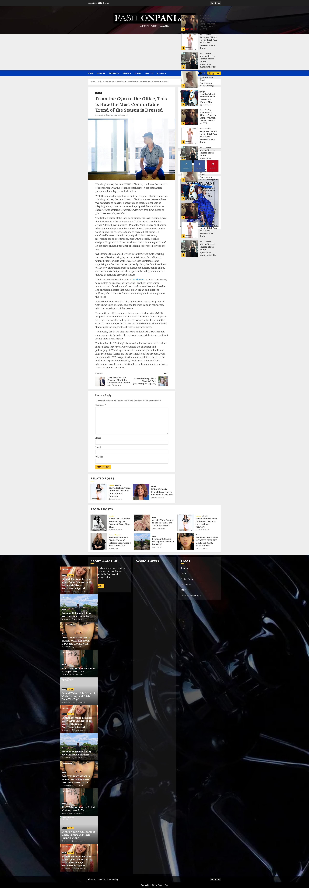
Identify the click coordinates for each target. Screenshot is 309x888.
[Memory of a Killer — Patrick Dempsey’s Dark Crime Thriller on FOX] (189, 84)
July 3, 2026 (157, 547)
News (159, 73)
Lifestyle (149, 73)
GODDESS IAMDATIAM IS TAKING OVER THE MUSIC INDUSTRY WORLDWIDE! (207, 541)
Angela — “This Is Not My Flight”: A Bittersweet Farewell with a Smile (208, 10)
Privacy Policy (112, 879)
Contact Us (101, 879)
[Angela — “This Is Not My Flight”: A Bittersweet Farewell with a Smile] (189, 9)
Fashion (127, 73)
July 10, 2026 (114, 549)
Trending (208, 2)
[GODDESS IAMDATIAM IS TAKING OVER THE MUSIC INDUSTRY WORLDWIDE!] (185, 541)
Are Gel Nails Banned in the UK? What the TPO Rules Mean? (162, 523)
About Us (92, 879)
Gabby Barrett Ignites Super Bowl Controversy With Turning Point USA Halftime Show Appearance (207, 51)
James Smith (101, 115)
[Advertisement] (154, 52)
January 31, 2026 (206, 72)
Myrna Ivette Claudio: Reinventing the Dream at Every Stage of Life (119, 522)
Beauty (137, 73)
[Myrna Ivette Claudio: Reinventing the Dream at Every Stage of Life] (99, 523)
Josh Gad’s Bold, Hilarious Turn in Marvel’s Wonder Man (207, 65)
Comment (100, 405)
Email (98, 447)
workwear (138, 279)
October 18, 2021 (112, 115)
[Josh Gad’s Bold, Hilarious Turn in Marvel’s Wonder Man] (189, 65)
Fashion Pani (163, 885)
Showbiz (101, 73)
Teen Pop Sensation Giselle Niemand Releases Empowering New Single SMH (120, 541)
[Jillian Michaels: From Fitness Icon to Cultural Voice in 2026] (141, 492)
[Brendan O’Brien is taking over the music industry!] (142, 541)
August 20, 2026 (115, 530)
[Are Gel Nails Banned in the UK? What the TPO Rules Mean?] (142, 523)
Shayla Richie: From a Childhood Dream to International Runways (119, 492)
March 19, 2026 (157, 498)
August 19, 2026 (159, 528)
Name (98, 438)
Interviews (114, 73)
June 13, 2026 (201, 549)
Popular (117, 535)
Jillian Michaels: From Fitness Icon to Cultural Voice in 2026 (162, 492)
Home (90, 73)
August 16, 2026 (115, 499)
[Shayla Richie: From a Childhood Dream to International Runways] (99, 492)
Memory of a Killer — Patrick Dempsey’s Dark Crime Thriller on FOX (208, 85)
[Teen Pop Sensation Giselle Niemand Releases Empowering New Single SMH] (99, 541)
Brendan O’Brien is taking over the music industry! (163, 542)
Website (99, 456)
